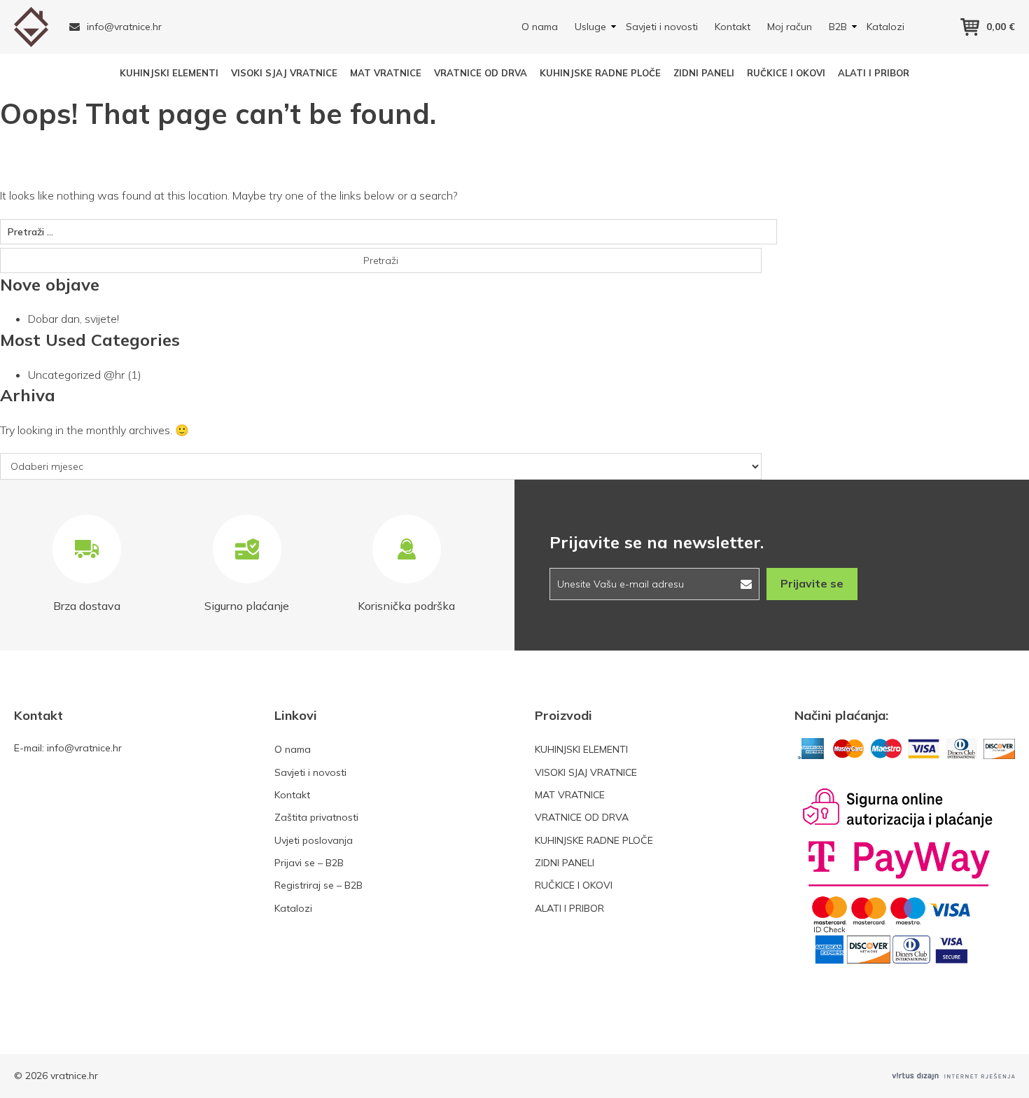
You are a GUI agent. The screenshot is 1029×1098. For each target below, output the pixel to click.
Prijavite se (812, 583)
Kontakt (732, 26)
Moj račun (789, 26)
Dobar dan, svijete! (73, 319)
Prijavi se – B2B (309, 862)
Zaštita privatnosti (316, 817)
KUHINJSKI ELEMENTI (169, 72)
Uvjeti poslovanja (313, 840)
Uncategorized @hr (76, 375)
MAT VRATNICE (385, 72)
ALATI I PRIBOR (873, 72)
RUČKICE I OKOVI (786, 72)
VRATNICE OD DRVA (480, 72)
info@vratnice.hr (124, 26)
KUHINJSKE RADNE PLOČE (600, 72)
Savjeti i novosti (662, 26)
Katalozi (885, 26)
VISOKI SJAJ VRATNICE (284, 72)
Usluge (590, 26)
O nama (540, 26)
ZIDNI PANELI (703, 72)
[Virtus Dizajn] (953, 1076)
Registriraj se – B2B (318, 885)
